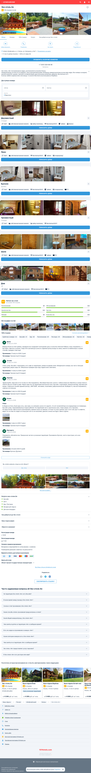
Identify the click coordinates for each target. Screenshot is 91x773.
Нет (67, 468)
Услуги (33, 37)
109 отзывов (23, 37)
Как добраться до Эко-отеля (48, 37)
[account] (84, 2)
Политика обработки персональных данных (12, 771)
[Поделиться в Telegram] (45, 576)
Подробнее (57, 769)
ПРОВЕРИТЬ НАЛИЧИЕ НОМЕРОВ (45, 59)
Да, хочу (24, 468)
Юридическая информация (8, 769)
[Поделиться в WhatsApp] (41, 576)
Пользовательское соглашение (9, 767)
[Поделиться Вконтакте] (50, 576)
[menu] (89, 2)
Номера (12, 37)
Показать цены (45, 128)
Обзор (3, 37)
